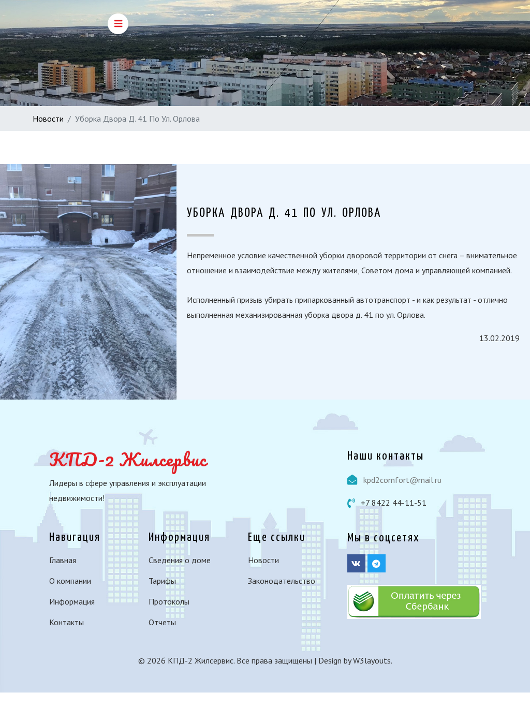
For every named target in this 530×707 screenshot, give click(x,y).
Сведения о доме (180, 560)
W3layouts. (372, 660)
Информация (72, 601)
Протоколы (169, 601)
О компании (70, 581)
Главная (62, 560)
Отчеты (162, 622)
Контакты (66, 622)
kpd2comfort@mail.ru (402, 480)
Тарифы (162, 581)
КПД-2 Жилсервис (128, 459)
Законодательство (281, 581)
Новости (48, 118)
